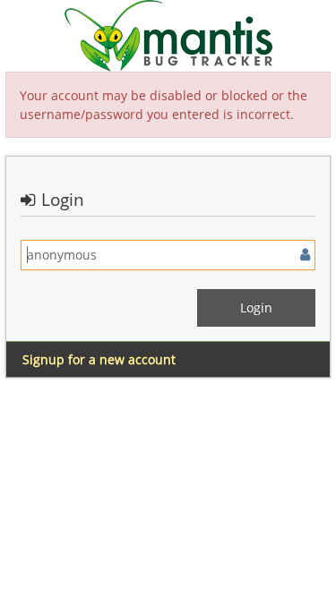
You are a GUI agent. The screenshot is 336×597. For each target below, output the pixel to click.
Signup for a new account (99, 359)
